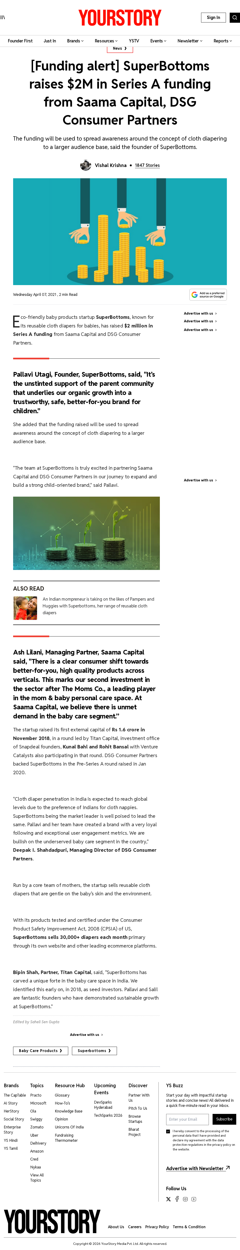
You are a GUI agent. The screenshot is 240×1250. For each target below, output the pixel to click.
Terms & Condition (189, 1226)
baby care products (38, 1050)
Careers (135, 1226)
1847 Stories (147, 165)
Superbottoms (92, 1050)
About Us (116, 1226)
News (117, 48)
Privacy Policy (157, 1226)
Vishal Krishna (111, 165)
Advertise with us (84, 1035)
